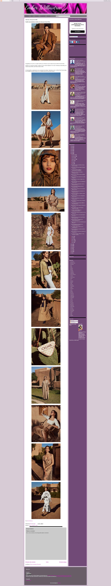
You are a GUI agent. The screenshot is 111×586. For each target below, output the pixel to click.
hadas (71, 287)
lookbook (72, 293)
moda (36, 525)
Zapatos (71, 315)
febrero (73, 240)
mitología (72, 297)
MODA (32, 16)
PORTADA (27, 16)
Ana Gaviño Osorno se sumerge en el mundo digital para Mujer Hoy (80, 61)
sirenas (71, 307)
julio (72, 162)
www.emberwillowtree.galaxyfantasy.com (64, 576)
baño (71, 266)
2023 (71, 150)
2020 (71, 244)
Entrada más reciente (30, 562)
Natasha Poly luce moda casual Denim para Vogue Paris (78, 217)
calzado (71, 270)
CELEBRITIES (43, 16)
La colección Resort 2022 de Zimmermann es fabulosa (76, 170)
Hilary (81, 330)
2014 (71, 251)
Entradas (72, 320)
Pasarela (71, 302)
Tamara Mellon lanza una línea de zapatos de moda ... (77, 208)
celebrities (72, 273)
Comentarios (73, 322)
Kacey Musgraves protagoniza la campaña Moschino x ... (77, 225)
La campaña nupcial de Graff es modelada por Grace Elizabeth (80, 101)
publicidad (72, 306)
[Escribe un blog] (39, 523)
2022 (71, 152)
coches (71, 275)
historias (71, 288)
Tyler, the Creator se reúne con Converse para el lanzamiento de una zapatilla (80, 118)
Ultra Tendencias (30, 520)
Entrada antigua (62, 562)
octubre (73, 157)
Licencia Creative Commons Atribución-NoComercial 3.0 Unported (59, 575)
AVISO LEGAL (28, 580)
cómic (71, 278)
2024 (71, 149)
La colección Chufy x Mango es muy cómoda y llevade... (77, 234)
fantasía (71, 284)
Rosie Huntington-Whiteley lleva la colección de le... (77, 187)
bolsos (71, 269)
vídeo (71, 314)
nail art (71, 300)
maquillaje (72, 296)
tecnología (72, 310)
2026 (71, 146)
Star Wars (72, 309)
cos (71, 279)
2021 (71, 153)
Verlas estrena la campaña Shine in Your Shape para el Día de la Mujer (80, 135)
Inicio (47, 562)
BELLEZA (48, 16)
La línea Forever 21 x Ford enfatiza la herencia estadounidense (79, 126)
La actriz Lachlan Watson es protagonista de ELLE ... (76, 210)
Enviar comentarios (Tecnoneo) (35, 564)
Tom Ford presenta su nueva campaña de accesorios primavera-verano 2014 (80, 110)
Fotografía (72, 286)
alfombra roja (72, 263)
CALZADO (36, 16)
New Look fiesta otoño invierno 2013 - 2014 (79, 69)
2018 (71, 247)
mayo (73, 236)
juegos (71, 291)
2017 (71, 248)
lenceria (71, 292)
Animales (72, 264)
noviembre (74, 156)
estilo (71, 283)
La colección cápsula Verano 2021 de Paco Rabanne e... (77, 203)
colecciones (72, 277)
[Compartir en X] (40, 523)
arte (71, 265)
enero (73, 242)
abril (72, 237)
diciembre (73, 154)
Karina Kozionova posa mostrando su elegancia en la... (78, 191)
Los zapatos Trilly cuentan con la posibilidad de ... (77, 227)
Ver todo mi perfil (82, 339)
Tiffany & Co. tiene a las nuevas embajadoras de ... (76, 172)
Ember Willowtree (43, 7)
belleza (71, 268)
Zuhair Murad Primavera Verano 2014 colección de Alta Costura (80, 77)
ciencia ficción (73, 274)
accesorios (72, 261)
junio (73, 163)
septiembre (74, 159)
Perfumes (72, 305)
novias (71, 301)
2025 (71, 147)
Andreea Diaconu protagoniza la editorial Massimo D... (77, 220)
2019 (71, 245)
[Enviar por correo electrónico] (38, 523)
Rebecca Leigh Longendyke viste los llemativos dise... (77, 184)
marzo (73, 239)
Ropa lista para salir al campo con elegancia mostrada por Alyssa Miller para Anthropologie (80, 93)
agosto (73, 160)
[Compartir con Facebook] (41, 523)
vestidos (71, 311)
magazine (33, 525)
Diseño (30, 525)
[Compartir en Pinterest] (42, 523)
